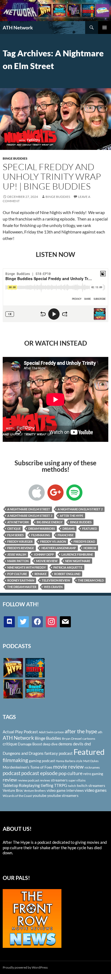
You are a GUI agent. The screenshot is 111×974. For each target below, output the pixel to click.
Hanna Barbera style (69, 761)
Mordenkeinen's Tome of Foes (27, 767)
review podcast (28, 780)
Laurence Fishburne (77, 554)
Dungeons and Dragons (23, 753)
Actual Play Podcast (20, 731)
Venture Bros (13, 790)
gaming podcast (42, 760)
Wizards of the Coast (17, 795)
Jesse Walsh (16, 554)
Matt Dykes (91, 761)
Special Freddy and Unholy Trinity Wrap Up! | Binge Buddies (52, 176)
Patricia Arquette (67, 567)
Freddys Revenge (20, 548)
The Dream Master (21, 586)
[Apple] (36, 492)
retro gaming (93, 774)
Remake (40, 574)
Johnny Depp (44, 554)
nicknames (92, 767)
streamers (59, 780)
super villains (77, 780)
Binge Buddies (15, 158)
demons (65, 743)
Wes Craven (53, 586)
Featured (89, 528)
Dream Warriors (41, 528)
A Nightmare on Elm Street (28, 509)
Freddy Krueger (20, 541)
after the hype (71, 515)
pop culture (17, 574)
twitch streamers (91, 785)
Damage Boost (30, 744)
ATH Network (18, 27)
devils (78, 743)
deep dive (50, 744)
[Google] (55, 492)
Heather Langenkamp (58, 548)
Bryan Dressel (72, 738)
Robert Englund (67, 574)
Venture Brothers (35, 790)
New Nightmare (77, 561)
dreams (69, 528)
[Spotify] (74, 492)
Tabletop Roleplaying (21, 785)
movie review (47, 561)
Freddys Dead (84, 541)
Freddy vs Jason (53, 541)
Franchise (66, 535)
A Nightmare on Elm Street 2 (80, 509)
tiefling (47, 785)
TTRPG (60, 785)
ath (100, 732)
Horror (90, 548)
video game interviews (65, 790)
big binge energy (50, 522)
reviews (45, 780)
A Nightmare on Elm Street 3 (29, 515)
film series (15, 535)
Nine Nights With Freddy (26, 567)
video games (96, 790)
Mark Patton (18, 561)
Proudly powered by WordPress (25, 967)
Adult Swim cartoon (51, 732)
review (10, 780)
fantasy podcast (58, 753)
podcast (11, 773)
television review (56, 580)
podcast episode (39, 773)
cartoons (88, 738)
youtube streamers (62, 795)
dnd (87, 743)
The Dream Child (91, 580)
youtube (39, 795)
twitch (72, 785)
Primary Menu (104, 27)
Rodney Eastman (20, 580)
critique (14, 528)
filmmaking (40, 535)
